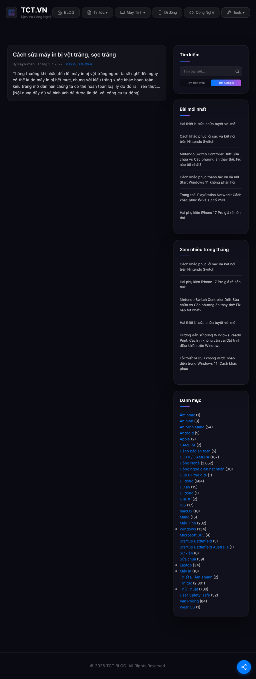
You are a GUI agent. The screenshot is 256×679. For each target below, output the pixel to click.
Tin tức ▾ (101, 12)
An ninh (186, 421)
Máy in (71, 64)
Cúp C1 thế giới (193, 475)
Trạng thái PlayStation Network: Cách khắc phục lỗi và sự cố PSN (210, 197)
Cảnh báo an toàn (195, 451)
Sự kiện (186, 553)
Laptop (186, 565)
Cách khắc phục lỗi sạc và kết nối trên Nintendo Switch (207, 139)
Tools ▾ (239, 12)
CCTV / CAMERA (194, 457)
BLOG (69, 12)
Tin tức (186, 583)
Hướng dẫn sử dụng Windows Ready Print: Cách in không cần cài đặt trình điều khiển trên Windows (210, 340)
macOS (186, 511)
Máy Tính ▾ (136, 12)
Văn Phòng (189, 601)
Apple (185, 439)
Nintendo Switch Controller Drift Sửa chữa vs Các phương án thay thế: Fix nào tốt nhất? (210, 159)
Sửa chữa (85, 64)
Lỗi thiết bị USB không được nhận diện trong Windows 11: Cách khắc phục (208, 363)
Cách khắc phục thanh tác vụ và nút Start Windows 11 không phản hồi (209, 179)
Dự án (185, 487)
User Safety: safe (195, 595)
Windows (188, 529)
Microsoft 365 (192, 535)
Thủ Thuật (189, 589)
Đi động (187, 493)
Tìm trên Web (196, 83)
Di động (170, 12)
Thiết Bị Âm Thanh (196, 577)
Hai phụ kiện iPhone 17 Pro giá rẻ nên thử (210, 215)
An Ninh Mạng (192, 427)
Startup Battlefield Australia (204, 547)
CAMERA (188, 445)
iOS (183, 505)
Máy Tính (188, 523)
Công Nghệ (205, 12)
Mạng (185, 517)
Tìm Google (226, 83)
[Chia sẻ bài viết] (244, 667)
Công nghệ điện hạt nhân (202, 469)
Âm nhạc (187, 415)
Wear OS (187, 607)
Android (187, 433)
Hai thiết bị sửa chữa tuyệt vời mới (208, 124)
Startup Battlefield (196, 541)
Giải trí (186, 499)
